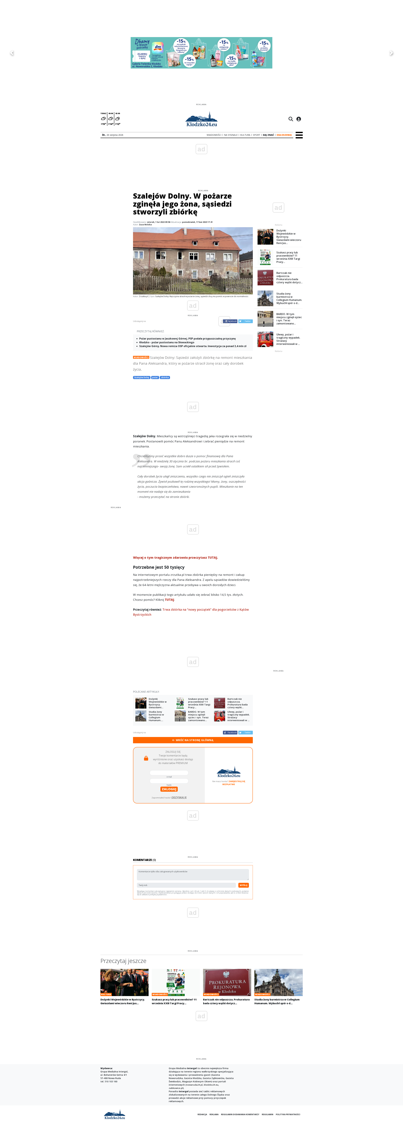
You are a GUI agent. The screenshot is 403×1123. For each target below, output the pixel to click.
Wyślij (243, 885)
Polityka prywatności (288, 1114)
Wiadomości (141, 357)
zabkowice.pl (176, 1088)
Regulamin (267, 1114)
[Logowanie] (299, 119)
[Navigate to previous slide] (12, 52)
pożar (155, 377)
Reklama (214, 1114)
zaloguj (169, 789)
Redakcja (202, 1114)
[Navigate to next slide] (391, 52)
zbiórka (165, 377)
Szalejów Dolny (141, 377)
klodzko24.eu (211, 1084)
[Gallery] (201, 53)
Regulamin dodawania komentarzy (240, 1114)
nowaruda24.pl (194, 1084)
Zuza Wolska (145, 224)
